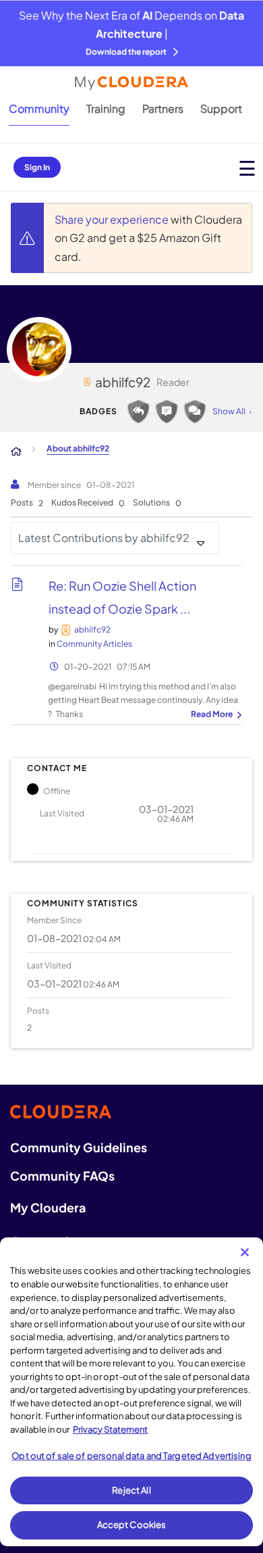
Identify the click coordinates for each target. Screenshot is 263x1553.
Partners (162, 108)
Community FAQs (62, 1175)
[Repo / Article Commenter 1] (166, 411)
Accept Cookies (132, 1524)
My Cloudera (48, 1207)
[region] (131, 1391)
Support (221, 108)
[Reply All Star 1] (138, 411)
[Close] (245, 1252)
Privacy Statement (110, 1429)
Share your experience (113, 219)
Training (105, 108)
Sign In (37, 167)
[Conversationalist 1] (195, 411)
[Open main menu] (247, 168)
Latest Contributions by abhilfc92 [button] (103, 538)
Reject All (131, 1490)
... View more (214, 715)
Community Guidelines (78, 1147)
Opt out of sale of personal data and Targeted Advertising (131, 1455)
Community (39, 108)
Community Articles (94, 644)
